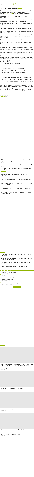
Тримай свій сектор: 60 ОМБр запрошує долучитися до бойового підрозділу (17, 188)
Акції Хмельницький (8, 13)
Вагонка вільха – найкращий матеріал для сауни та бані (13, 409)
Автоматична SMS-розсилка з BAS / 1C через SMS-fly (12, 388)
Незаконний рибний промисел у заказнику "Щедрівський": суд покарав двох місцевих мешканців (16, 193)
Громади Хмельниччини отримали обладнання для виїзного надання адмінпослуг (16, 175)
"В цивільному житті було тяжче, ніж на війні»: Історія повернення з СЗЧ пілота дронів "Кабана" (16, 184)
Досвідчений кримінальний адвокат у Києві (10, 434)
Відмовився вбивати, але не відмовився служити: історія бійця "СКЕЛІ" (16, 179)
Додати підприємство (17, 286)
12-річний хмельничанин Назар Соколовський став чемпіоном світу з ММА (17, 164)
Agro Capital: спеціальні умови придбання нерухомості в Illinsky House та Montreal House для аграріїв (16, 169)
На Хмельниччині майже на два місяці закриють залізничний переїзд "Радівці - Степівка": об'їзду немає (16, 160)
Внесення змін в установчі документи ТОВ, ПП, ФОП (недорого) (14, 429)
